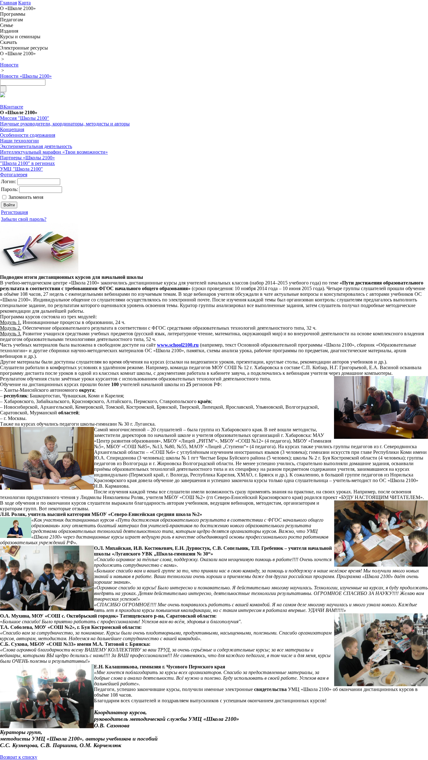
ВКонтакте (11, 106)
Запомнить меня (25, 197)
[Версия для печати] (2, 95)
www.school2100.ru (178, 345)
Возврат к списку (18, 757)
